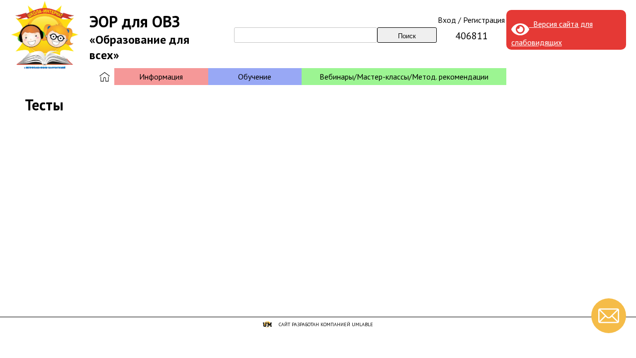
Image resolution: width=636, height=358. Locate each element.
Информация (161, 77)
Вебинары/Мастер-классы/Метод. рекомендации (403, 77)
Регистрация (484, 20)
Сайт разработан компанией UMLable (326, 324)
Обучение (254, 77)
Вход (447, 20)
